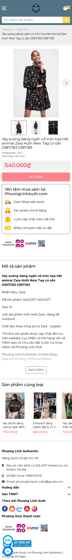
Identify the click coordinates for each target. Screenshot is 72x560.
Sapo (23, 556)
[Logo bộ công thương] (17, 543)
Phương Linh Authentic (46, 552)
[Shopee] (12, 509)
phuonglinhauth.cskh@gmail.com (39, 481)
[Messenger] (8, 551)
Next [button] (66, 83)
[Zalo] (20, 509)
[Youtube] (27, 509)
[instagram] (34, 509)
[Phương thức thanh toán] (24, 243)
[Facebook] (5, 509)
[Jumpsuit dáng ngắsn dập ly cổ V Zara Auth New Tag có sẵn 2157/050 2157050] (45, 406)
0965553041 (33, 475)
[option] (36, 83)
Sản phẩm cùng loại (22, 384)
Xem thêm (36, 370)
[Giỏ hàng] (65, 8)
